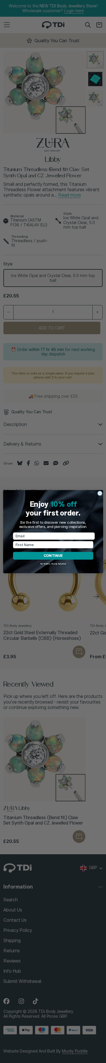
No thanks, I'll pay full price (53, 563)
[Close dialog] (100, 493)
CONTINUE (53, 555)
